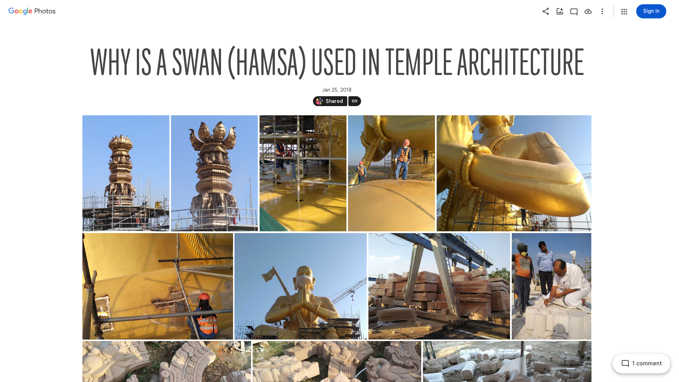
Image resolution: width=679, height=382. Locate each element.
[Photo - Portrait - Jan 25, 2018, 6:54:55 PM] (214, 173)
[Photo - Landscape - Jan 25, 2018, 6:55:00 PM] (513, 173)
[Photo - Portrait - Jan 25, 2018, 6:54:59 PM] (391, 173)
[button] (624, 12)
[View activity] (574, 11)
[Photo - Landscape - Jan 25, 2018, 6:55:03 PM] (300, 286)
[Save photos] (588, 11)
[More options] (602, 11)
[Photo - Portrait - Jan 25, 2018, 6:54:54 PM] (125, 173)
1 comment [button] (647, 363)
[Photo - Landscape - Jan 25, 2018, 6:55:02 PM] (157, 286)
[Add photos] (560, 11)
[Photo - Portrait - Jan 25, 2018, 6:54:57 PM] (302, 173)
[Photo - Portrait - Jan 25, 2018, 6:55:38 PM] (551, 286)
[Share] (546, 11)
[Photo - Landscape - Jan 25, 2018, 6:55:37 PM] (439, 286)
